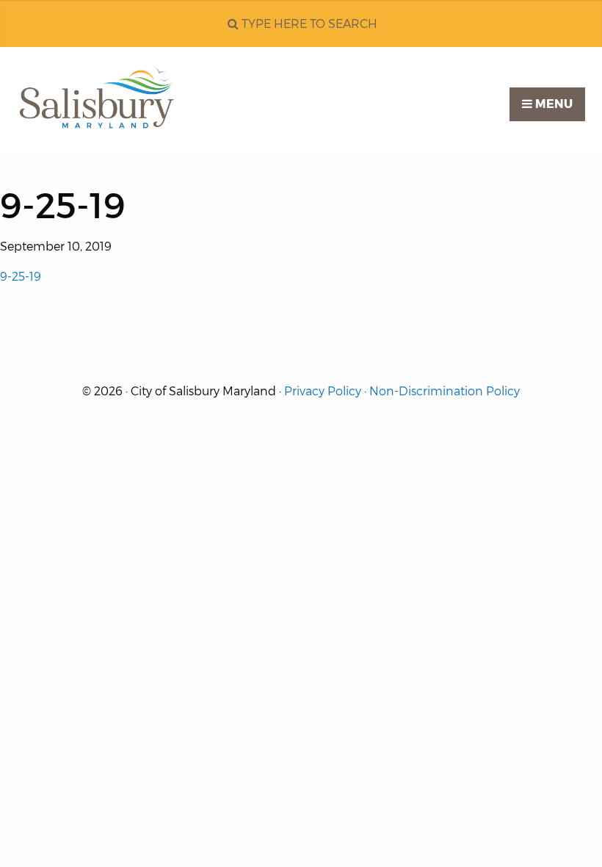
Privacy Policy (322, 391)
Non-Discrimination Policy (444, 391)
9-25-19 (20, 277)
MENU (552, 104)
